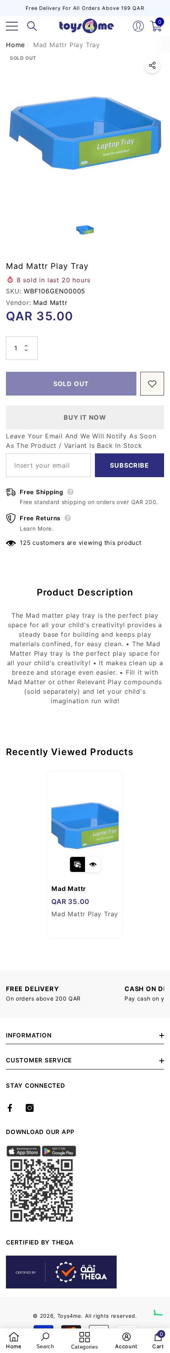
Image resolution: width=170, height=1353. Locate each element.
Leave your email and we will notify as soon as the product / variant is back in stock (81, 440)
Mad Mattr (50, 302)
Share (152, 65)
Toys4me (69, 1316)
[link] (14, 1341)
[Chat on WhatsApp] (160, 1306)
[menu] (12, 26)
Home (15, 45)
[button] (32, 26)
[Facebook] (10, 1108)
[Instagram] (30, 1108)
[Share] (152, 65)
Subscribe (129, 465)
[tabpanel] (85, 854)
